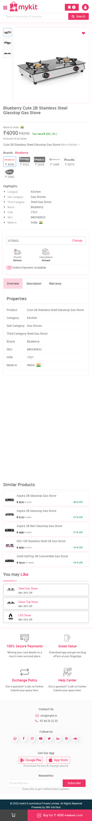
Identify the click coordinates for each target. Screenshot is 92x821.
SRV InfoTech (53, 807)
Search (80, 16)
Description (34, 283)
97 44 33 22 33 (49, 721)
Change (77, 240)
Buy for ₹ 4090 (62, 815)
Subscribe (74, 783)
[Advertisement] (46, 429)
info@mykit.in (48, 715)
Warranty (55, 283)
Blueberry (21, 153)
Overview (13, 283)
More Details (69, 145)
